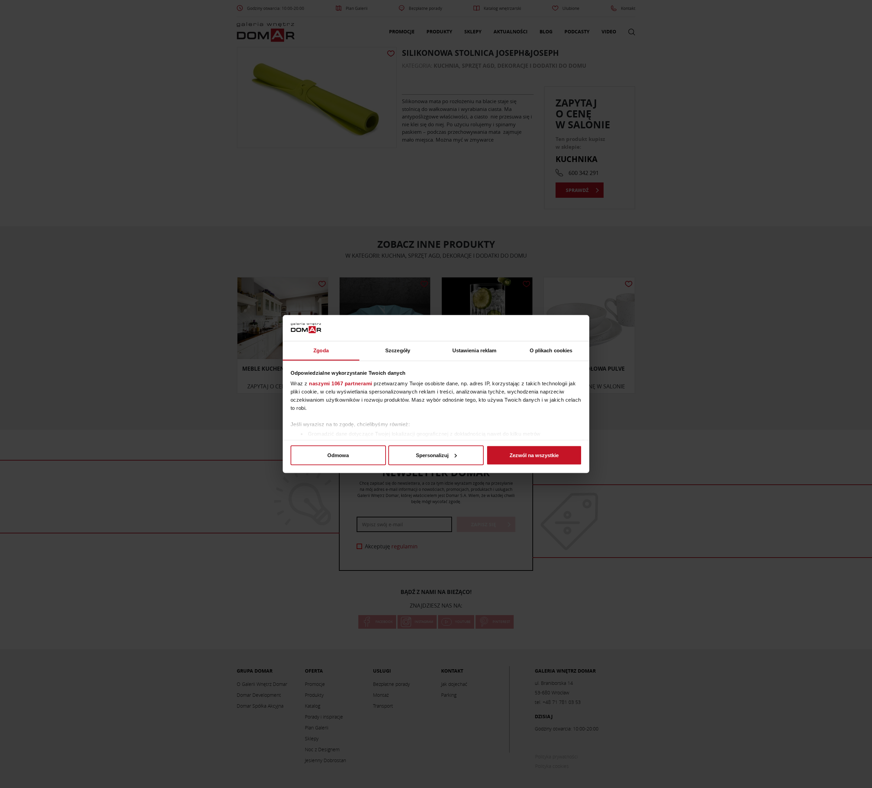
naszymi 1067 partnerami (340, 383)
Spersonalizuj (432, 455)
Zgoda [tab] (321, 350)
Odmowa (338, 455)
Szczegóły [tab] (397, 350)
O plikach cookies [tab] (551, 350)
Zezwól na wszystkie (534, 455)
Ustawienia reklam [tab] (474, 350)
